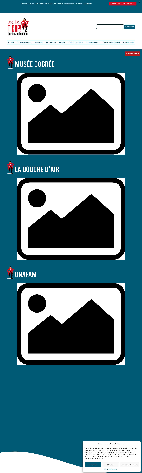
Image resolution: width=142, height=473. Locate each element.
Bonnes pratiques (93, 42)
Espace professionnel (111, 42)
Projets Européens (75, 42)
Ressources (51, 42)
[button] (137, 444)
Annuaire (62, 42)
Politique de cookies (110, 469)
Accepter (93, 465)
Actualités (39, 42)
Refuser (110, 465)
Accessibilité (132, 53)
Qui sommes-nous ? (24, 42)
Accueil (11, 42)
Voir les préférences (129, 465)
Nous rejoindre (128, 42)
